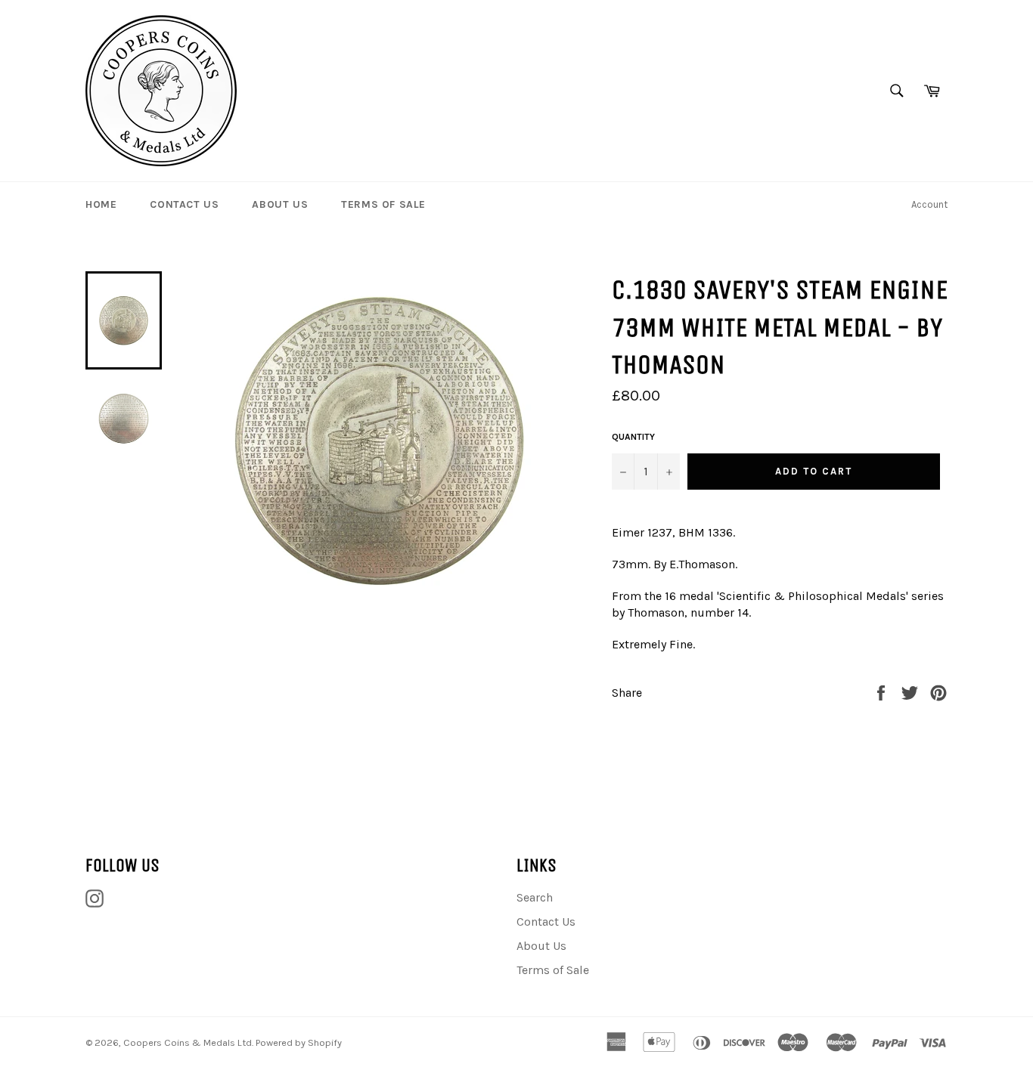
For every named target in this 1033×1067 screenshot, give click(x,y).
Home (100, 204)
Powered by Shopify (299, 1042)
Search (534, 897)
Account (929, 204)
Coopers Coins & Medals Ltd (187, 1042)
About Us (280, 204)
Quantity (633, 436)
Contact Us (184, 204)
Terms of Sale (383, 204)
